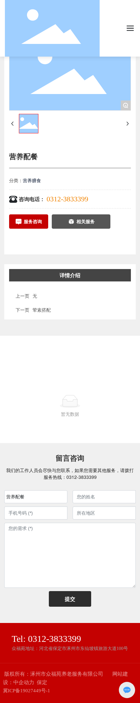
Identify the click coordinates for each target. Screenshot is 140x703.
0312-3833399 (67, 199)
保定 (42, 682)
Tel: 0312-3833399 (46, 639)
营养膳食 (32, 180)
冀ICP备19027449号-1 (26, 690)
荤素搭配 (42, 310)
